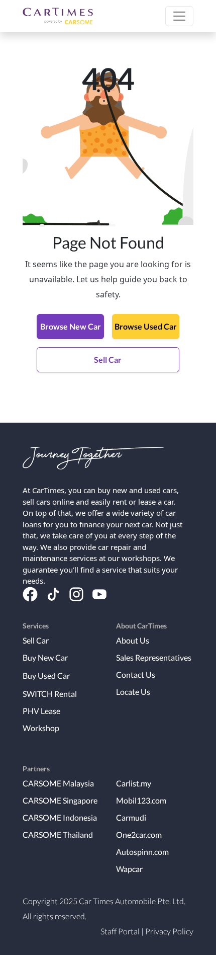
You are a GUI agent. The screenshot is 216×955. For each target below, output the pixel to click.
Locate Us (133, 691)
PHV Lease (41, 710)
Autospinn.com (142, 851)
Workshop (41, 728)
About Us (132, 640)
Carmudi (131, 817)
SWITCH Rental (50, 693)
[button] (179, 16)
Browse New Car (70, 326)
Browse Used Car (146, 326)
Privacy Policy (169, 931)
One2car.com (139, 834)
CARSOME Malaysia (58, 783)
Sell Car (108, 359)
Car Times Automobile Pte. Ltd (131, 901)
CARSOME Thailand (58, 834)
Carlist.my (133, 783)
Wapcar (129, 868)
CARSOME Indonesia (60, 817)
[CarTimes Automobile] (58, 16)
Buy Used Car (46, 675)
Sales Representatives (153, 657)
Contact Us (135, 674)
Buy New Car (45, 657)
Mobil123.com (141, 800)
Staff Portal (120, 931)
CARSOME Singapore (60, 800)
